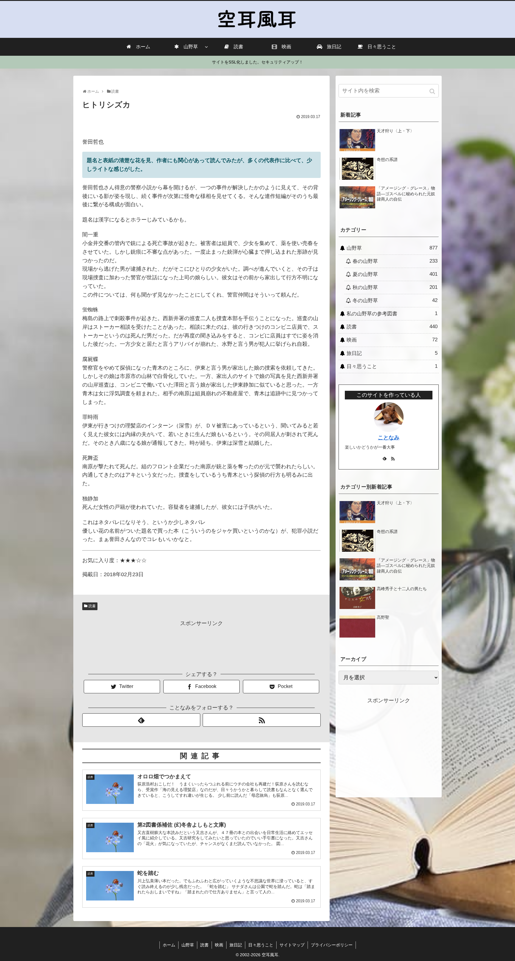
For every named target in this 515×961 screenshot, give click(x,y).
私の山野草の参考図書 (392, 314)
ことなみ (388, 438)
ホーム (169, 945)
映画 (392, 340)
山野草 (392, 248)
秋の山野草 (395, 287)
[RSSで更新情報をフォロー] (262, 720)
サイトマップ (292, 945)
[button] (433, 91)
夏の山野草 (395, 274)
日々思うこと (392, 366)
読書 (92, 606)
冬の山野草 (395, 300)
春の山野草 (395, 261)
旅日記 (392, 353)
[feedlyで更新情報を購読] (141, 720)
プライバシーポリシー (332, 945)
